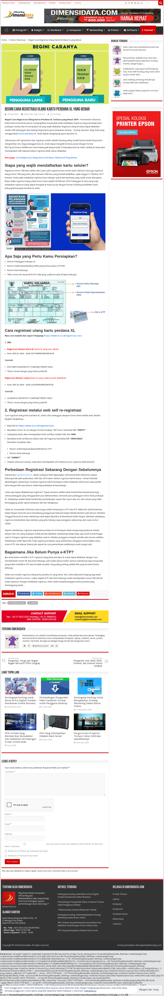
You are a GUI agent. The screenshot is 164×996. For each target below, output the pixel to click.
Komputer (75, 30)
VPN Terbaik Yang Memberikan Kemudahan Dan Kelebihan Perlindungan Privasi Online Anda (20, 737)
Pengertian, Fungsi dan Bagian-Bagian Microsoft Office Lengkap (24, 661)
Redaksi (52, 3)
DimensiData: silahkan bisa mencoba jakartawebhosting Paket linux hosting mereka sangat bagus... (140, 61)
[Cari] (160, 2)
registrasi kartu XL (24, 475)
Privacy (77, 3)
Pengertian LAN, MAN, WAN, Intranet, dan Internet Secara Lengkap (88, 662)
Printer (115, 30)
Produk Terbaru (120, 894)
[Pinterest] (135, 3)
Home (6, 29)
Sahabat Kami (65, 3)
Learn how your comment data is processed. (57, 871)
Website (8, 834)
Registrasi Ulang (17, 603)
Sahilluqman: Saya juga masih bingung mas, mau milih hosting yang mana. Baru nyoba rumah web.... (141, 72)
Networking (96, 30)
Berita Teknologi (17, 40)
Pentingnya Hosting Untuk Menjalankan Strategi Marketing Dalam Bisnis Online (88, 702)
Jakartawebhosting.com (151, 945)
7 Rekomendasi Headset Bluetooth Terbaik (77, 910)
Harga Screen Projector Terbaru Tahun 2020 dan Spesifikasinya (87, 736)
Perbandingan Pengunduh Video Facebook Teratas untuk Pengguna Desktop (53, 700)
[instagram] (141, 3)
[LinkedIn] (138, 3)
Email (8, 824)
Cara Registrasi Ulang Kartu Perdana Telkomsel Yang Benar (46, 157)
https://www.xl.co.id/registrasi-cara (63, 336)
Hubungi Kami (39, 3)
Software (132, 30)
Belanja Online (8, 3)
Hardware (56, 30)
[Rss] (126, 3)
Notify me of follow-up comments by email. (28, 851)
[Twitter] (132, 3)
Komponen (118, 909)
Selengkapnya (90, 991)
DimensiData (13, 114)
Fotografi (21, 30)
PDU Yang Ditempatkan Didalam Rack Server (52, 735)
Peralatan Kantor (120, 914)
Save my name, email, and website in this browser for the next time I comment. (53, 845)
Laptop (116, 899)
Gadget (38, 30)
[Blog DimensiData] (18, 14)
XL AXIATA (33, 603)
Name (8, 814)
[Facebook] (129, 3)
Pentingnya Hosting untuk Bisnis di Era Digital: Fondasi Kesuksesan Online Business (20, 700)
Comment (10, 772)
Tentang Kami (24, 3)
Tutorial (148, 30)
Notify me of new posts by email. (23, 855)
